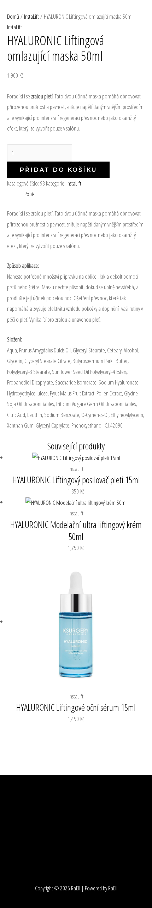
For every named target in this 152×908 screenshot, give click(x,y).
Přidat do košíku (58, 169)
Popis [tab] (29, 194)
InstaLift (73, 183)
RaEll (15, 14)
